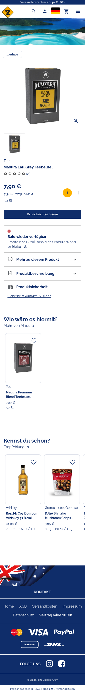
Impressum (72, 606)
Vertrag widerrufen (55, 615)
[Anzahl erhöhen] (78, 192)
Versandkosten (44, 606)
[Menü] (77, 11)
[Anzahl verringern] (56, 192)
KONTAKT (42, 592)
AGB (23, 606)
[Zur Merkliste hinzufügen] (34, 341)
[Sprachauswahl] (55, 11)
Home (8, 606)
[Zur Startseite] (8, 17)
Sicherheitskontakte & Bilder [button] (29, 296)
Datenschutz (23, 615)
